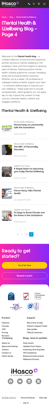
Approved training (10, 346)
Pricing (5, 332)
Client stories (7, 356)
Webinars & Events (31, 359)
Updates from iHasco (32, 346)
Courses (5, 326)
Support (31, 318)
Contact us (6, 353)
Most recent (28, 343)
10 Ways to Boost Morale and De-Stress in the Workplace (29, 214)
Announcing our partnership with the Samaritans (28, 126)
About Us (6, 343)
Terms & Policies (28, 398)
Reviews (5, 336)
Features (5, 323)
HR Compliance (30, 353)
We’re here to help (35, 323)
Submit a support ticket (37, 326)
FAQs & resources (34, 332)
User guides (32, 329)
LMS (4, 329)
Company (7, 338)
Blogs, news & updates (35, 338)
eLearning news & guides (33, 349)
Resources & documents (33, 356)
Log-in (26, 403)
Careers (5, 349)
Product (6, 318)
